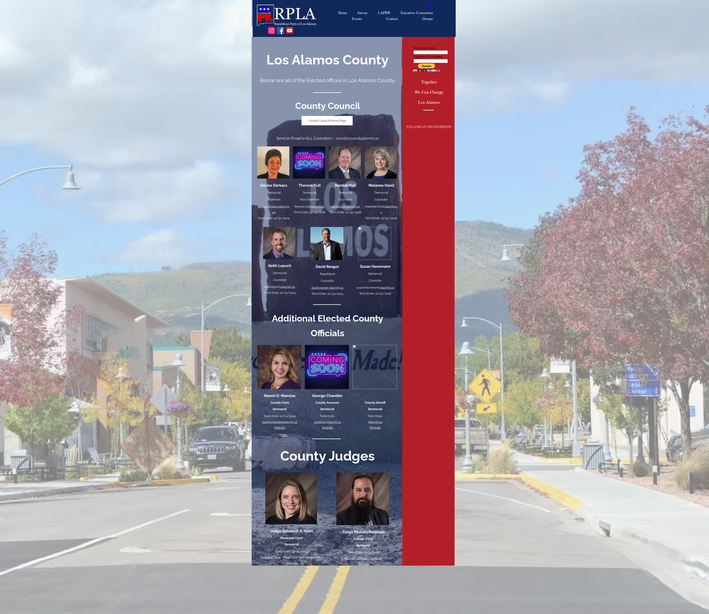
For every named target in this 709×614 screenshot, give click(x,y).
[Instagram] (271, 30)
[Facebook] (280, 30)
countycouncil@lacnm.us (357, 138)
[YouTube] (289, 30)
